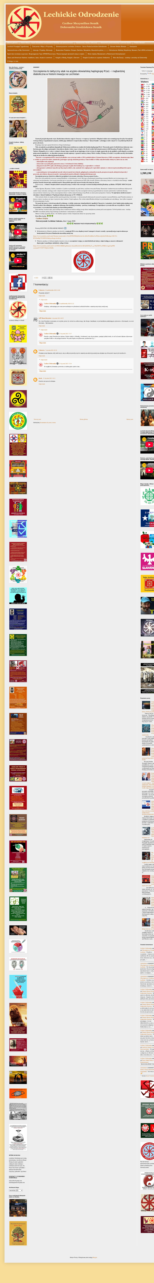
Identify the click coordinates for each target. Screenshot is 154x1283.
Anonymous (143, 963)
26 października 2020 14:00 (52, 290)
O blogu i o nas (12, 61)
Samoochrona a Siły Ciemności (18, 50)
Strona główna (12, 43)
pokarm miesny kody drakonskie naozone (147, 992)
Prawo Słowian (139, 43)
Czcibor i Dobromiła (50, 303)
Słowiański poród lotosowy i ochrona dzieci (116, 43)
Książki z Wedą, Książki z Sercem (67, 57)
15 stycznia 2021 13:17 (65, 333)
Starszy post (129, 419)
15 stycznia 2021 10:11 (49, 378)
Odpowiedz (42, 296)
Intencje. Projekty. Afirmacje (43, 50)
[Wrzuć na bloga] (45, 278)
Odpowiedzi (44, 300)
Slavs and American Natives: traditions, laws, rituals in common (29, 57)
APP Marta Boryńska (45, 318)
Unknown (42, 290)
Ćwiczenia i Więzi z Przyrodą (42, 46)
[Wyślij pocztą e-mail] (43, 278)
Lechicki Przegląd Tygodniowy (18, 46)
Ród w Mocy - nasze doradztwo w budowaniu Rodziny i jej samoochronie (47, 43)
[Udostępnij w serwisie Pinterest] (51, 278)
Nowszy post (37, 419)
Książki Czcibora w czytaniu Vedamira (96, 57)
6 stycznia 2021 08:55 (58, 318)
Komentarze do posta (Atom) (48, 422)
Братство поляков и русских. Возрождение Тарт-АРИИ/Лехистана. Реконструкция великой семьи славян (45, 54)
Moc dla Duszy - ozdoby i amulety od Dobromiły (130, 57)
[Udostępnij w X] (47, 278)
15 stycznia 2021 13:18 (65, 363)
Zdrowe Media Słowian (118, 46)
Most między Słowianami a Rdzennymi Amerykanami (106, 54)
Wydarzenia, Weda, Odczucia (86, 43)
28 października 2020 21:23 (66, 303)
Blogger (95, 1257)
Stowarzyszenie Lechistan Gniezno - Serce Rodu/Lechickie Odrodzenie (81, 46)
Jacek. (40, 378)
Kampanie (133, 46)
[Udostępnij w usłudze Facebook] (49, 278)
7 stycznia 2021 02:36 (51, 350)
